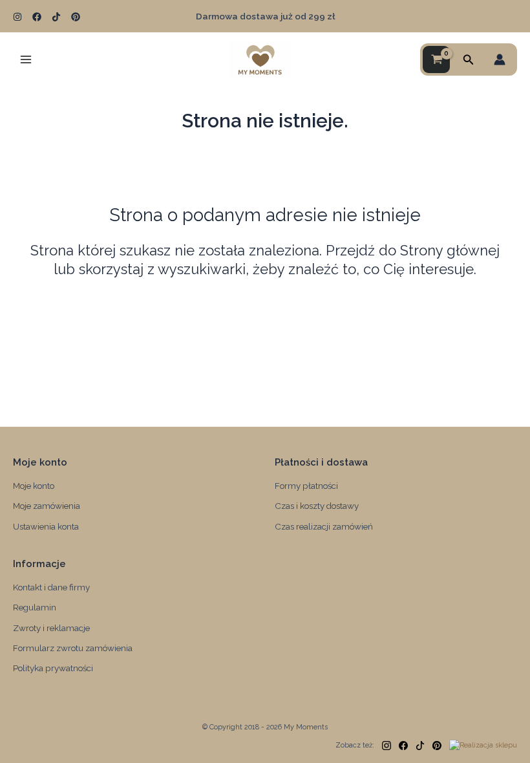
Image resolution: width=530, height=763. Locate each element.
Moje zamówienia (46, 505)
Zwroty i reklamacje (51, 628)
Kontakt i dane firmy (51, 587)
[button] (468, 60)
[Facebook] (36, 16)
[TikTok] (56, 16)
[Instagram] (17, 16)
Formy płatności (306, 485)
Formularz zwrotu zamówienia (72, 648)
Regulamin (34, 607)
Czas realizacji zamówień (324, 526)
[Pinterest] (75, 16)
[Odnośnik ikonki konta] (499, 59)
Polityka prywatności (53, 668)
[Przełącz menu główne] (26, 59)
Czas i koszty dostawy (317, 505)
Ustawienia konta (46, 526)
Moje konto (33, 485)
